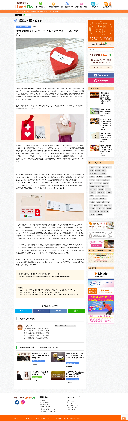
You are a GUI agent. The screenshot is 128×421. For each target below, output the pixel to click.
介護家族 (92, 202)
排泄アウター (104, 211)
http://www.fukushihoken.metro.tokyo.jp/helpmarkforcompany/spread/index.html (44, 276)
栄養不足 (109, 192)
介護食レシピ (105, 202)
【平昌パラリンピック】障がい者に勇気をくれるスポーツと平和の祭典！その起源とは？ (48, 294)
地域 (56, 325)
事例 (91, 205)
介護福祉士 (103, 199)
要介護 (61, 325)
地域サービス (93, 189)
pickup (91, 167)
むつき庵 (92, 208)
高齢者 (91, 170)
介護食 (104, 173)
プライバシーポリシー (73, 405)
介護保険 (92, 180)
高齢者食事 (99, 214)
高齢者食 (109, 208)
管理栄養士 (105, 186)
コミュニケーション (70, 325)
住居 (110, 205)
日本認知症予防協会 (95, 186)
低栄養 (98, 208)
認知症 (104, 170)
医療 (103, 208)
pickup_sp (97, 167)
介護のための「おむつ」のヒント (49, 409)
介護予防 (105, 183)
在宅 (98, 180)
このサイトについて (72, 407)
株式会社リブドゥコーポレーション (65, 418)
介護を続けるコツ (106, 167)
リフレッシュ (97, 183)
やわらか (92, 214)
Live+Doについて (71, 403)
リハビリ (108, 189)
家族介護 (92, 176)
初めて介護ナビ (44, 400)
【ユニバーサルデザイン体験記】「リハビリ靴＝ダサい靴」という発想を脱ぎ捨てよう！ (48, 290)
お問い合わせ (70, 401)
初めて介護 (99, 176)
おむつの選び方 (94, 199)
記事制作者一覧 (71, 409)
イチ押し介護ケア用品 (46, 406)
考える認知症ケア (44, 402)
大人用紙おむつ (105, 180)
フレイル (104, 195)
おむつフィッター (94, 211)
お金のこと (92, 192)
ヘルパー (97, 195)
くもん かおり (28, 326)
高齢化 (98, 202)
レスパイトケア (98, 205)
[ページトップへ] (124, 418)
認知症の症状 (101, 192)
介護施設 (97, 170)
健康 (91, 183)
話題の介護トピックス (25, 11)
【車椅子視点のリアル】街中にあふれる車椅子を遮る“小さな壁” (39, 292)
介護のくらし (107, 176)
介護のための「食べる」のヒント (49, 411)
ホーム (16, 11)
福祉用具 (101, 189)
